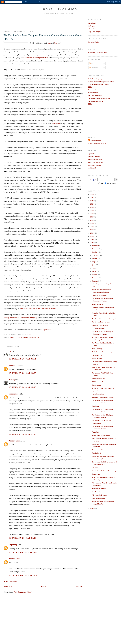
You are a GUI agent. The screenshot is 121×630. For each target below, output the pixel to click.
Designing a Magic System (96, 79)
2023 (92, 204)
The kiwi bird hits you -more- (101, 322)
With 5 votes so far (98, 382)
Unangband (91, 23)
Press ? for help (97, 348)
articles (14, 337)
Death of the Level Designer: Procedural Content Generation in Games (101, 82)
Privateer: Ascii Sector (99, 495)
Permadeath (92, 90)
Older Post (79, 586)
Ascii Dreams (60, 9)
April (94, 271)
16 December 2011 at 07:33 (23, 575)
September (96, 255)
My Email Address (94, 156)
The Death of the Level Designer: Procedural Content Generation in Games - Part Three (43, 37)
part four (47, 329)
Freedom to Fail (97, 355)
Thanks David (96, 453)
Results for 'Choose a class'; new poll (104, 318)
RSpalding (13, 544)
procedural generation (29, 337)
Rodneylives (13, 393)
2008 (92, 242)
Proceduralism (93, 92)
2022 (92, 207)
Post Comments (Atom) (23, 591)
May (93, 268)
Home (43, 586)
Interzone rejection (98, 304)
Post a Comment (10, 581)
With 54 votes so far (98, 378)
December (95, 245)
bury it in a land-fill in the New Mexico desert (38, 308)
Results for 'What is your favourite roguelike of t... (103, 502)
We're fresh (95, 432)
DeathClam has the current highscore (104, 352)
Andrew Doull (14, 365)
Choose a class (96, 385)
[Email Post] (31, 334)
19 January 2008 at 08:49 (22, 538)
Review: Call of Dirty (99, 488)
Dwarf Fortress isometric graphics (103, 397)
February (95, 278)
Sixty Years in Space (94, 31)
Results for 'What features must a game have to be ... (103, 389)
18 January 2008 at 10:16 (22, 434)
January (95, 281)
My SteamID (92, 168)
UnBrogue (91, 26)
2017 (92, 213)
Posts (92, 63)
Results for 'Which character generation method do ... (101, 290)
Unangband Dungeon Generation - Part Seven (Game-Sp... (103, 457)
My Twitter (91, 153)
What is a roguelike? (99, 498)
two (55, 42)
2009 (92, 239)
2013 (92, 226)
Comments (94, 67)
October (95, 252)
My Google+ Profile (94, 165)
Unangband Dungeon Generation (99, 98)
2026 (92, 194)
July (93, 261)
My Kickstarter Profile (95, 162)
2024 (92, 201)
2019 (92, 210)
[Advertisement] (17, 20)
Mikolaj (12, 379)
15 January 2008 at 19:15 (22, 387)
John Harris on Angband (100, 325)
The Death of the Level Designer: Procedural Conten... (102, 299)
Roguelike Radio (93, 42)
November (95, 248)
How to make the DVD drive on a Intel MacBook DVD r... (104, 463)
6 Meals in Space (93, 29)
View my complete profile (97, 143)
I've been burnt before (99, 450)
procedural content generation (36, 57)
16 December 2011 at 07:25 (23, 552)
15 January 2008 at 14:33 (22, 373)
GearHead (56, 123)
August (94, 258)
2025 (92, 197)
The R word (95, 492)
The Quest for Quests (95, 95)
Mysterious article (98, 394)
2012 (92, 230)
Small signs (95, 406)
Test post (94, 467)
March (94, 274)
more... (90, 107)
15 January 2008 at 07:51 (22, 358)
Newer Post (8, 586)
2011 (92, 233)
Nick (11, 351)
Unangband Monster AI (95, 101)
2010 (92, 236)
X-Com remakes (97, 358)
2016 (92, 217)
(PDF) (90, 87)
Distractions (96, 474)
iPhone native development (101, 435)
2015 (92, 220)
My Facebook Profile (95, 159)
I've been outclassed (98, 328)
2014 (92, 223)
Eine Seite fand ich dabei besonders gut (104, 471)
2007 (92, 509)
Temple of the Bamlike (99, 295)
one (49, 42)
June (94, 265)
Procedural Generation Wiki (97, 52)
